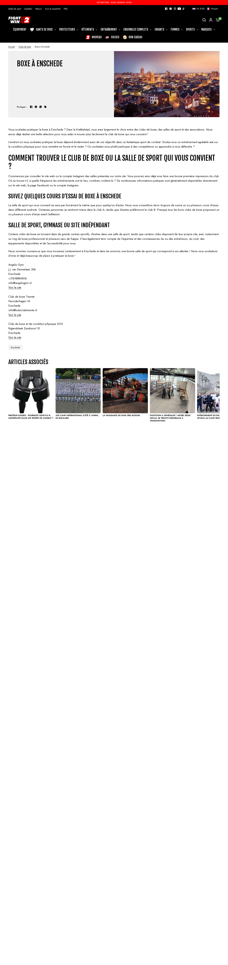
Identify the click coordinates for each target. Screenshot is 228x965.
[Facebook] (166, 9)
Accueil (11, 46)
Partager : (22, 107)
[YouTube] (179, 9)
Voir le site (14, 287)
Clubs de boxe (25, 46)
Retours (38, 8)
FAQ (65, 8)
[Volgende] (216, 389)
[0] (217, 20)
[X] (170, 9)
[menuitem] (15, 9)
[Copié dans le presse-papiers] (45, 107)
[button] (205, 9)
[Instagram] (175, 9)
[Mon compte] (210, 20)
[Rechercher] (204, 20)
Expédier (28, 8)
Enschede (15, 347)
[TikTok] (183, 9)
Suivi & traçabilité (52, 8)
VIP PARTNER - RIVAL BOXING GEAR (114, 2)
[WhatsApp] (41, 107)
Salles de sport (14, 8)
